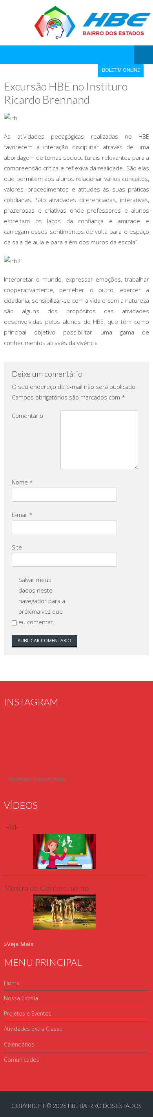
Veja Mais (20, 944)
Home (12, 983)
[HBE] (50, 867)
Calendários (19, 1044)
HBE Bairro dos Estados (105, 1105)
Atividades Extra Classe (33, 1028)
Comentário (27, 415)
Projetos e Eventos (27, 1013)
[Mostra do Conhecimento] (50, 927)
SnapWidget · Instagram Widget (37, 779)
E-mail (22, 515)
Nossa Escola (21, 998)
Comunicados (21, 1059)
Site (17, 547)
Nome (22, 482)
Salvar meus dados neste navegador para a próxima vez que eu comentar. (41, 601)
